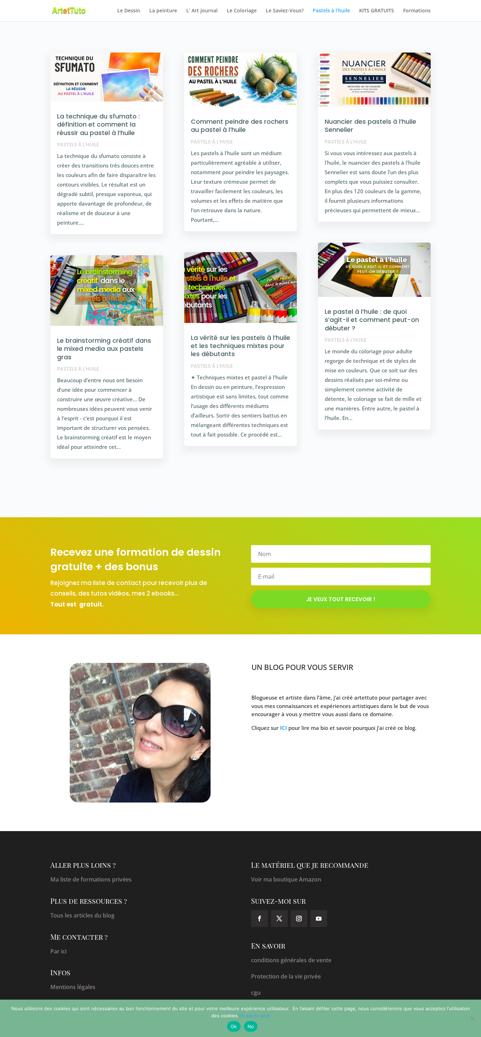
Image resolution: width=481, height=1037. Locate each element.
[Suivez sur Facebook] (259, 918)
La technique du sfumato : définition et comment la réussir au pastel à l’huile (98, 124)
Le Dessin (128, 11)
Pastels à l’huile (331, 11)
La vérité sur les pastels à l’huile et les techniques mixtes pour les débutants (240, 346)
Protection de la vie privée (286, 976)
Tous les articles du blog (82, 915)
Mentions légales (72, 987)
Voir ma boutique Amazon (286, 879)
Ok (234, 1026)
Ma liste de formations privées (91, 879)
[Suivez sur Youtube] (318, 918)
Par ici (58, 951)
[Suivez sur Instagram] (299, 918)
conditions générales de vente (291, 960)
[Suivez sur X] (279, 918)
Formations (417, 11)
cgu (256, 992)
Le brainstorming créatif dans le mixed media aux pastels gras (104, 348)
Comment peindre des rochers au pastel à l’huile (239, 125)
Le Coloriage (242, 11)
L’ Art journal (202, 11)
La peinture (163, 11)
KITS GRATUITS (376, 11)
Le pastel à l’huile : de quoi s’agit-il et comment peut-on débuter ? (372, 320)
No (251, 1026)
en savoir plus (254, 1015)
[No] (472, 1018)
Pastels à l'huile (78, 144)
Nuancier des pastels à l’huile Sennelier (370, 125)
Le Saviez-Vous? (285, 11)
